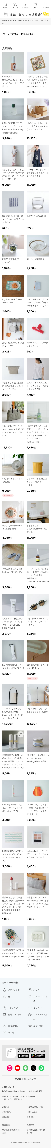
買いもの (15, 7)
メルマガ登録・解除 (35, 1107)
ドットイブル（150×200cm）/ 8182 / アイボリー (37, 528)
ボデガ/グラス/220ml (36, 216)
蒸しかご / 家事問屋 (35, 259)
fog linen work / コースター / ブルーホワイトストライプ (13, 219)
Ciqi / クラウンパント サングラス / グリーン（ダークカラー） (37, 621)
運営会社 (6, 1125)
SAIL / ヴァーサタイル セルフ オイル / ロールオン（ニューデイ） (12, 807)
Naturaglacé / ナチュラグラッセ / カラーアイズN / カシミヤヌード (37, 854)
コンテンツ (25, 7)
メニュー (46, 7)
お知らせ (6, 1107)
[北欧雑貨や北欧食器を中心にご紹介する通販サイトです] (25, 14)
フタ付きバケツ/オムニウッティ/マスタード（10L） (37, 481)
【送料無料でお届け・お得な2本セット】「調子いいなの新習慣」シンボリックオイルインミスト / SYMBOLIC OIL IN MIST (13, 761)
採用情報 (30, 1125)
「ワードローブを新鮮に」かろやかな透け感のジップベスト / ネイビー (38, 172)
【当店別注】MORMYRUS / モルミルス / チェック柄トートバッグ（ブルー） (13, 953)
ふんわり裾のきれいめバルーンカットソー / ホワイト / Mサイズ (37, 386)
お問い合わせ (32, 1112)
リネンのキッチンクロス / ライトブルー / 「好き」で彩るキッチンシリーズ (37, 302)
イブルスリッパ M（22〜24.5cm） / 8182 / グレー (13, 572)
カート (36, 7)
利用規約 (30, 1117)
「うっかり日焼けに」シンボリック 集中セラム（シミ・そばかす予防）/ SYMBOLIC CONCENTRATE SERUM (38, 575)
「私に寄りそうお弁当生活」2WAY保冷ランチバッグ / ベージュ (12, 386)
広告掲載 (6, 1117)
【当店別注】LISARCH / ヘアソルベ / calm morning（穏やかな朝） (38, 758)
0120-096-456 (35, 1091)
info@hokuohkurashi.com (13, 1091)
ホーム (5, 7)
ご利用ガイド (7, 1112)
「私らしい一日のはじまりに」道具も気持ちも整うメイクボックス (37, 126)
